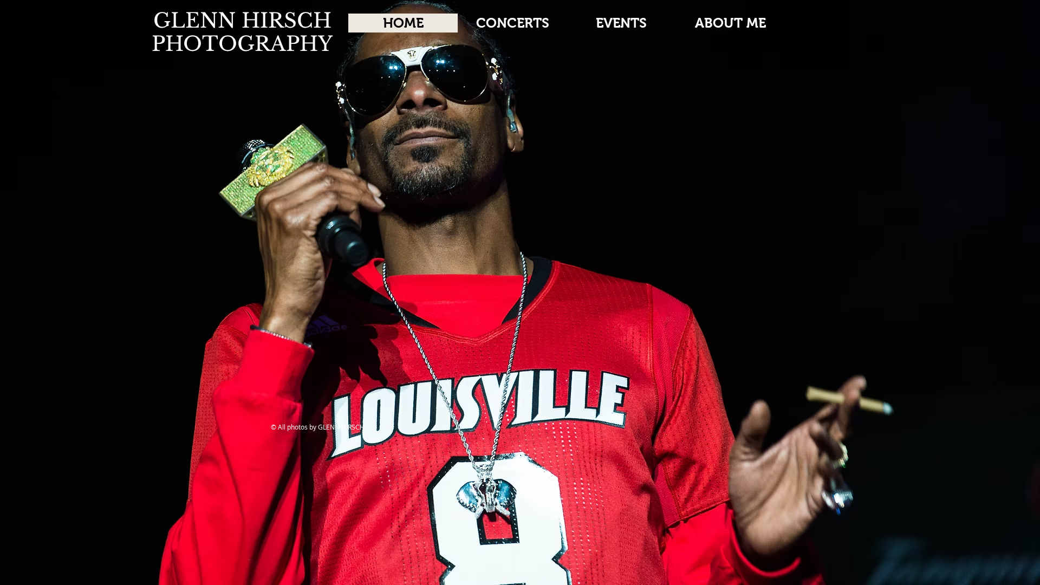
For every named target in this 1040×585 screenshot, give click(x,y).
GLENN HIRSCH (242, 20)
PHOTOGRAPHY (242, 43)
